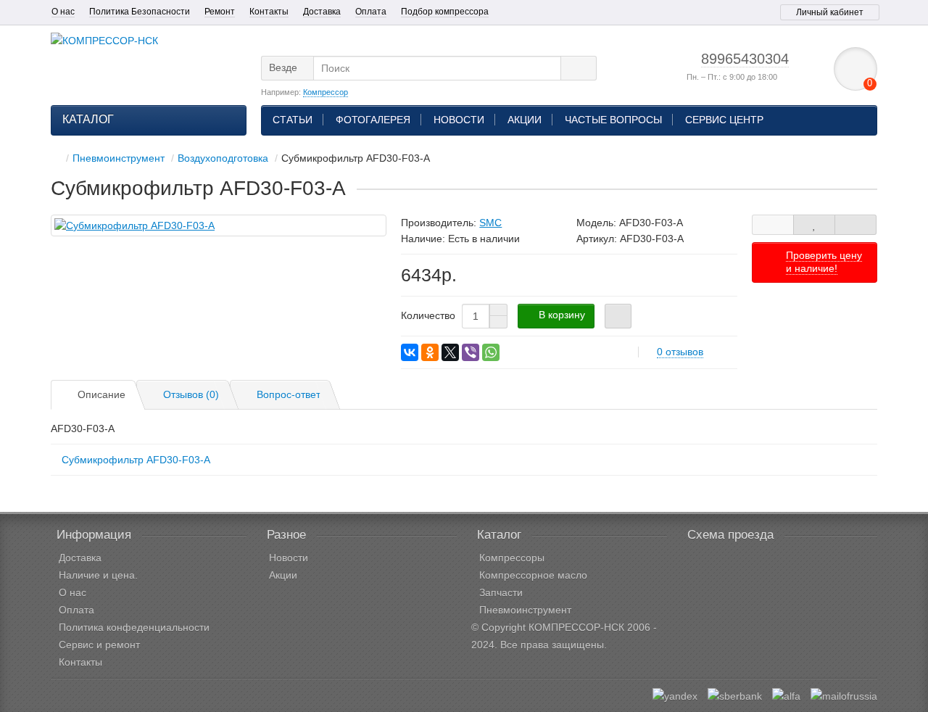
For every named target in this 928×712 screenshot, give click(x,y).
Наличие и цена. (98, 575)
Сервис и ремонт (99, 644)
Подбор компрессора (445, 12)
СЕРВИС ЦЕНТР (724, 119)
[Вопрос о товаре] (773, 225)
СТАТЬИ (292, 119)
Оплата (370, 12)
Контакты (269, 12)
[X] (450, 352)
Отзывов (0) (191, 394)
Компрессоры (511, 557)
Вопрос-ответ (288, 394)
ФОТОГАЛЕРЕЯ (373, 119)
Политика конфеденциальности (134, 627)
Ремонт (219, 12)
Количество (428, 315)
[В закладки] (814, 225)
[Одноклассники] (430, 352)
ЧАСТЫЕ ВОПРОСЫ (613, 119)
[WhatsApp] (491, 352)
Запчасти (501, 592)
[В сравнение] (855, 225)
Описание (101, 394)
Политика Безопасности (139, 12)
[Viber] (470, 352)
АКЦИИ (525, 119)
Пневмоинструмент (525, 610)
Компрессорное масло (533, 575)
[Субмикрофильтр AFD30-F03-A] (218, 225)
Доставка (322, 12)
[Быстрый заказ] (618, 316)
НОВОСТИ (459, 119)
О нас (63, 12)
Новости (288, 557)
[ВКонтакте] (409, 352)
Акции (283, 575)
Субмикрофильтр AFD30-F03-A (136, 459)
